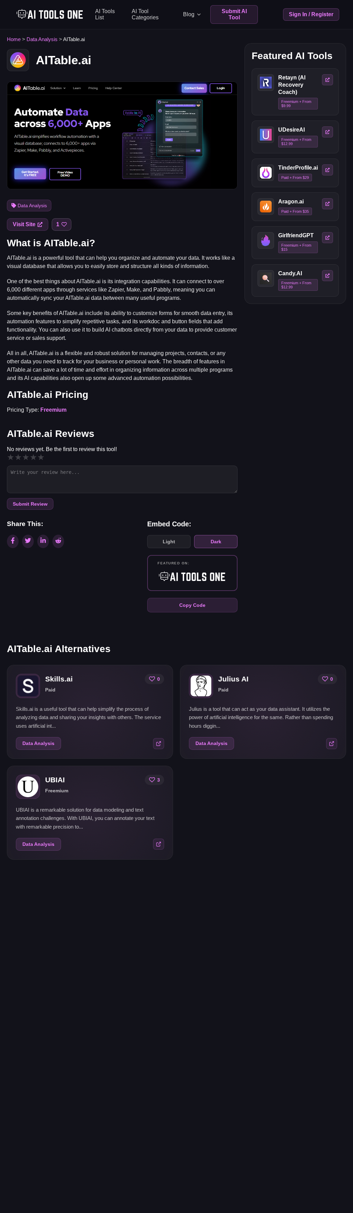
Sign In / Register (311, 14)
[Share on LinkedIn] (43, 541)
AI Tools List (105, 14)
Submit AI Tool (234, 14)
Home (14, 39)
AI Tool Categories (145, 14)
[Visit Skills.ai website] (158, 743)
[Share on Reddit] (58, 541)
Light (169, 541)
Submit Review (30, 504)
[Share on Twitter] (28, 541)
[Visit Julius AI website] (331, 743)
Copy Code (192, 605)
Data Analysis (42, 39)
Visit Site (24, 224)
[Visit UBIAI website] (158, 844)
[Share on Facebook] (13, 541)
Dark (216, 541)
